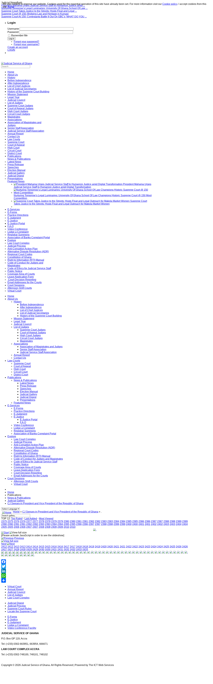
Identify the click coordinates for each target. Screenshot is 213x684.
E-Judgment (20, 414)
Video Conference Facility (21, 628)
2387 (154, 521)
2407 (29, 527)
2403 (166, 524)
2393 (41, 524)
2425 (166, 546)
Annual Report (22, 355)
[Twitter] (94, 566)
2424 (154, 546)
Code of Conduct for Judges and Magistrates (38, 459)
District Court (21, 374)
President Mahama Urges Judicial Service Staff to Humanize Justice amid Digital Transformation (82, 185)
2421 (116, 546)
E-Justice (19, 416)
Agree (11, 6)
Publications (14, 377)
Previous (19, 538)
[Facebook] (94, 561)
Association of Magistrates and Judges (41, 346)
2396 (79, 524)
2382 (91, 521)
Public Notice (21, 464)
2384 (116, 521)
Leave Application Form (27, 470)
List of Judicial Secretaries (34, 313)
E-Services (13, 405)
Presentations (27, 400)
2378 (41, 521)
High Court (20, 369)
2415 (41, 546)
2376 (16, 521)
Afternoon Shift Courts (26, 481)
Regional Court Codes (26, 450)
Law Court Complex (25, 439)
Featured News (22, 402)
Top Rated (16, 518)
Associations (21, 343)
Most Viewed (46, 518)
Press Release (28, 386)
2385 (129, 521)
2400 (129, 524)
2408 (41, 527)
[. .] (94, 529)
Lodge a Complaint (24, 428)
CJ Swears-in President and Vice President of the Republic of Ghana (45, 503)
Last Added (30, 518)
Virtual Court (21, 484)
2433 (79, 549)
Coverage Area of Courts (27, 467)
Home (10, 296)
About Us (12, 299)
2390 (4, 524)
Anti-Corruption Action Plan (29, 444)
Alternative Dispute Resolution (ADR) (34, 447)
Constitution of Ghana (26, 453)
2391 (16, 524)
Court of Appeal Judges (33, 332)
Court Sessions (15, 478)
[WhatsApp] (94, 575)
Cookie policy (169, 4)
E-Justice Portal (28, 419)
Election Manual (29, 391)
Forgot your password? (26, 41)
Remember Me (19, 35)
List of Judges (21, 327)
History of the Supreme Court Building (41, 315)
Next (3, 543)
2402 (154, 524)
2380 (66, 521)
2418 (79, 546)
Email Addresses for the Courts (31, 475)
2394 (54, 524)
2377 (29, 521)
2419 (91, 546)
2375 (4, 521)
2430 (41, 549)
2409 (54, 527)
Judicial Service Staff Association (38, 352)
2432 (66, 549)
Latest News (27, 383)
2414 (29, 546)
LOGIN (11, 50)
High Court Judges (30, 335)
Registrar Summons (25, 430)
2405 (4, 527)
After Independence (31, 307)
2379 (54, 521)
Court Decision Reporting (28, 473)
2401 (141, 524)
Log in (11, 38)
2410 (66, 527)
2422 (129, 546)
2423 (141, 546)
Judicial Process (23, 442)
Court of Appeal (22, 366)
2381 (79, 521)
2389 (179, 521)
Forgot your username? (26, 44)
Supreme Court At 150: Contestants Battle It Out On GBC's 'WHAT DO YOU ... (44, 16)
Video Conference (24, 425)
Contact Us (20, 357)
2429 (29, 549)
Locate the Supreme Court (21, 611)
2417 (66, 546)
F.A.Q (23, 422)
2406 (16, 527)
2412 (4, 546)
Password (13, 32)
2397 (91, 524)
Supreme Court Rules (19, 608)
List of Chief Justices (31, 310)
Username (13, 28)
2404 (179, 524)
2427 (4, 549)
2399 (116, 524)
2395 (66, 524)
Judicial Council (22, 324)
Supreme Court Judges (33, 329)
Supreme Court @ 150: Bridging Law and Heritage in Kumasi (35, 13)
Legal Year (20, 321)
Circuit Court (21, 372)
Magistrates (26, 341)
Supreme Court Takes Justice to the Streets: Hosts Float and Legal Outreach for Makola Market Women (80, 202)
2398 (104, 524)
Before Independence (32, 304)
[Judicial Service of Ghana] (16, 63)
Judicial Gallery (28, 394)
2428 (16, 549)
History (18, 301)
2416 (54, 546)
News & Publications (25, 380)
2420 (104, 546)
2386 (141, 521)
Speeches (25, 388)
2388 (166, 521)
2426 (179, 546)
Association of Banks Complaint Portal (35, 433)
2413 (16, 546)
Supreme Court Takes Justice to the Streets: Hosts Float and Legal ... (39, 11)
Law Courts (13, 360)
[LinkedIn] (94, 571)
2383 (104, 521)
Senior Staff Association (33, 349)
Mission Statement (24, 318)
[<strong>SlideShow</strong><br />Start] (5, 532)
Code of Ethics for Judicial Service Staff (35, 461)
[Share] (94, 580)
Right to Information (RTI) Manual (32, 456)
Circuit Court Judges (31, 338)
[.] (2, 552)
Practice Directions (24, 411)
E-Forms (18, 408)
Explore (11, 436)
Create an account (17, 47)
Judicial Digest (28, 397)
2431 (54, 549)
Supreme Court (22, 363)
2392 (29, 524)
